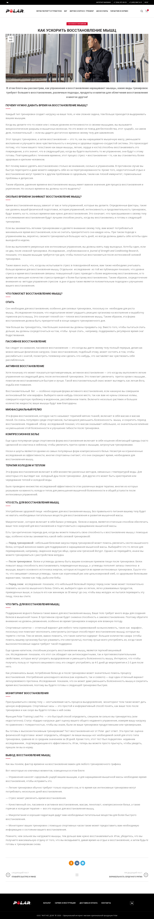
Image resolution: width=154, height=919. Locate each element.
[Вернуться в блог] (77, 875)
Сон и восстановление (77, 24)
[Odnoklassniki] (71, 863)
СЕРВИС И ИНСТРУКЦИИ (65, 903)
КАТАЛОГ (47, 903)
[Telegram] (82, 863)
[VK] (7, 2)
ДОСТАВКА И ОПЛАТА (88, 903)
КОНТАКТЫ (106, 903)
